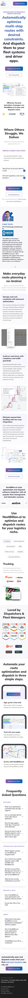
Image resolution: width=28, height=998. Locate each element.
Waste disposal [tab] (19, 541)
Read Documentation (14, 476)
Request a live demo (14, 69)
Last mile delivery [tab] (14, 557)
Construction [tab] (11, 546)
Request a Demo (20, 3)
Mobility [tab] (20, 552)
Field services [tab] (9, 552)
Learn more (6, 586)
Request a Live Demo (14, 470)
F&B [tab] (20, 546)
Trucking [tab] (7, 541)
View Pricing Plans (14, 75)
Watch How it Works (14, 188)
